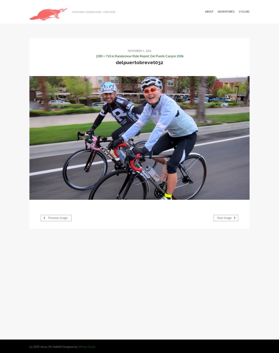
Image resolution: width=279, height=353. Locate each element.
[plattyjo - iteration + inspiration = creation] (48, 14)
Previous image (57, 217)
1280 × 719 (103, 56)
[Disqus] (139, 283)
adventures (226, 11)
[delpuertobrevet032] (139, 138)
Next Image (224, 217)
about (209, 11)
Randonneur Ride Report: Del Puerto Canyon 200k (149, 56)
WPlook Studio (87, 346)
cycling (244, 11)
